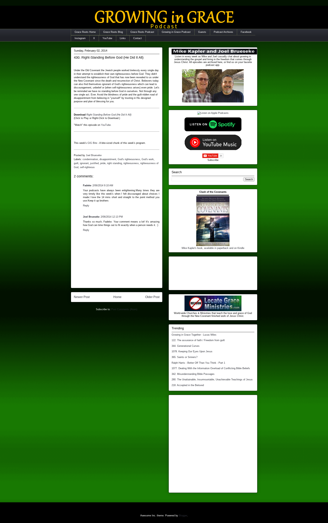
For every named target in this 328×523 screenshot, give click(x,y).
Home (117, 297)
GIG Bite (92, 143)
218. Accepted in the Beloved (188, 385)
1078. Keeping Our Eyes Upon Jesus (192, 351)
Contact (137, 38)
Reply (86, 205)
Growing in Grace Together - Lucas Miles (194, 334)
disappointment (107, 159)
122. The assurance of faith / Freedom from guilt (198, 340)
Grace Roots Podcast (142, 32)
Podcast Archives (223, 32)
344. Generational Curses (185, 345)
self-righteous (87, 167)
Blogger (183, 515)
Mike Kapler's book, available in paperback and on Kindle (213, 248)
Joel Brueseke (91, 216)
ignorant (84, 163)
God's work (148, 159)
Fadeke (87, 185)
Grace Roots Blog (113, 32)
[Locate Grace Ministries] (212, 310)
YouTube (107, 38)
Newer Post (82, 297)
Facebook (246, 32)
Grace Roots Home (85, 32)
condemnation (90, 159)
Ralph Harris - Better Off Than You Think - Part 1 (198, 362)
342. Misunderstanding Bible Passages (193, 374)
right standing (114, 163)
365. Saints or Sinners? (184, 357)
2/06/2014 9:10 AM (102, 185)
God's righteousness (129, 159)
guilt (76, 163)
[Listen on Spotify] (212, 130)
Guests (202, 32)
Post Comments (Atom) (124, 309)
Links (123, 38)
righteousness (131, 163)
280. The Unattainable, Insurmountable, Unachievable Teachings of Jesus (212, 379)
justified (94, 163)
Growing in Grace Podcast (176, 32)
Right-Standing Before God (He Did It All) (108, 114)
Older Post (152, 297)
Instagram (80, 38)
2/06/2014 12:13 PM (112, 216)
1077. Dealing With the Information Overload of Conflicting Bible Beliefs (211, 368)
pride (103, 163)
